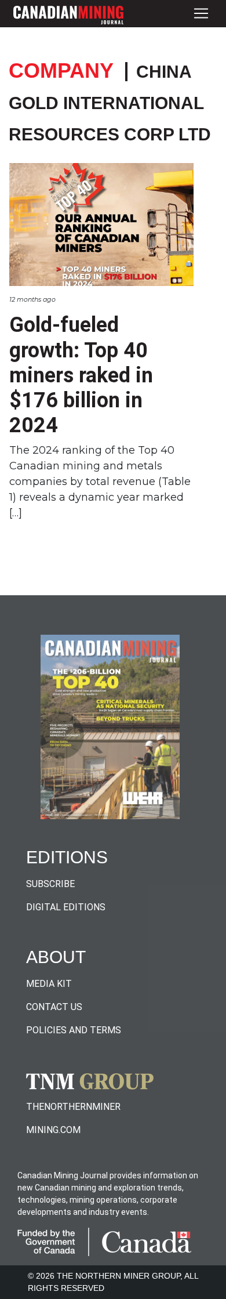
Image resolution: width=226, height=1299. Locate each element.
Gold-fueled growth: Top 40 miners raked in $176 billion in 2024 (81, 375)
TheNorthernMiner (73, 1106)
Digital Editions (65, 907)
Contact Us (54, 1006)
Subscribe (50, 883)
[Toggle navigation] (201, 13)
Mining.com (53, 1129)
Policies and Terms (73, 1030)
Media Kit (49, 983)
